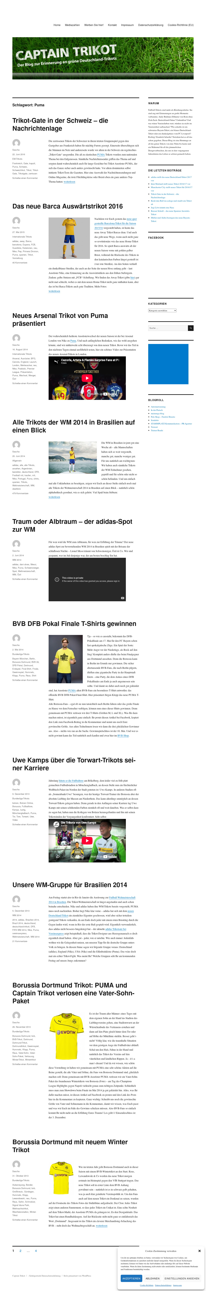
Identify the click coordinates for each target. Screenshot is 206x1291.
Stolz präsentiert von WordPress (77, 1275)
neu (35, 247)
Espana (26, 244)
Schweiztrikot (18, 170)
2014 (14, 919)
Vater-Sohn (24, 1052)
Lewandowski (18, 1198)
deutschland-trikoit (20, 926)
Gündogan (29, 1191)
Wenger (31, 375)
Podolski (22, 368)
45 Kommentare (19, 262)
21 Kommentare (19, 941)
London (15, 365)
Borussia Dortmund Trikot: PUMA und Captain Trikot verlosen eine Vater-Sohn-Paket (73, 992)
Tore (18, 816)
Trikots (24, 482)
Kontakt (112, 25)
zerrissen (33, 173)
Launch (33, 361)
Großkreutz (17, 1191)
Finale (35, 668)
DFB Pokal (17, 665)
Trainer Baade (157, 430)
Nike (14, 251)
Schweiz (23, 166)
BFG (33, 358)
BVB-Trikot (17, 1039)
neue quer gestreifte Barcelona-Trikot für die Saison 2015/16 (115, 223)
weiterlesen (69, 181)
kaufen (28, 475)
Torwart (25, 816)
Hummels (29, 672)
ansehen (16, 468)
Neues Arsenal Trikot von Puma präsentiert (60, 319)
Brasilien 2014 (32, 919)
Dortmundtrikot (19, 1046)
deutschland (27, 471)
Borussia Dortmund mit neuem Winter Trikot (70, 1145)
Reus (28, 675)
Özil (14, 378)
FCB (33, 244)
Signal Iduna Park (20, 1205)
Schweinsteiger (32, 567)
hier (132, 277)
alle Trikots (29, 465)
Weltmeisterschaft (20, 485)
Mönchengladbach (20, 813)
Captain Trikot (18, 1275)
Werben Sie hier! (93, 25)
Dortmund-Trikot (19, 1042)
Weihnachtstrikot (20, 1208)
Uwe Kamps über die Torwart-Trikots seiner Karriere (74, 763)
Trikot (28, 170)
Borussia (16, 806)
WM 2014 (16, 559)
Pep (20, 251)
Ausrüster (25, 358)
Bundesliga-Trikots (20, 654)
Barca (28, 241)
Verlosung (29, 1056)
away (22, 241)
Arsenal (15, 358)
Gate (25, 163)
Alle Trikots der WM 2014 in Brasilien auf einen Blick (73, 425)
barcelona (16, 244)
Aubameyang (18, 1184)
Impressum (177, 1285)
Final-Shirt (26, 668)
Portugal (22, 478)
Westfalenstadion (20, 1211)
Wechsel (23, 375)
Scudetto (155, 420)
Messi (33, 564)
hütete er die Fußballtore (71, 780)
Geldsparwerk (35, 1275)
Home (57, 25)
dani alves (24, 564)
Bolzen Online (26, 802)
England (24, 361)
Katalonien (27, 247)
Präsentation (26, 371)
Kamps (15, 809)
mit (33, 475)
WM (32, 485)
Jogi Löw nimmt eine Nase (162, 207)
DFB (37, 471)
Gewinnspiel (18, 672)
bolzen (15, 802)
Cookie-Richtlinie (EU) (181, 25)
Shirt (34, 675)
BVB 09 (35, 661)
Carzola (15, 361)
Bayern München (20, 658)
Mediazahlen (72, 25)
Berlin (32, 658)
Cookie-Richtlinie (146, 1285)
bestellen (16, 471)
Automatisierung (158, 406)
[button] (199, 1250)
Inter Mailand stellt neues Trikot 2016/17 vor (170, 183)
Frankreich (17, 163)
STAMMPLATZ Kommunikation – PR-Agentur (171, 423)
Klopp (15, 675)
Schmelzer (30, 1201)
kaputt (32, 163)
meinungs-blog (157, 413)
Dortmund (28, 665)
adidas (15, 241)
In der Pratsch (157, 410)
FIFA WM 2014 (19, 929)
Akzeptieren (131, 1278)
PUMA (101, 154)
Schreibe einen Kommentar (25, 177)
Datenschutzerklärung (163, 1285)
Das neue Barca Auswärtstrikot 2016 (67, 205)
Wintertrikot (30, 1059)
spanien (22, 254)
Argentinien (27, 468)
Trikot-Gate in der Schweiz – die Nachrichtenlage (60, 124)
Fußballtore (27, 806)
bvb (33, 1035)
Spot (14, 571)
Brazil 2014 (17, 923)
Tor (13, 816)
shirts (36, 478)
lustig (22, 809)
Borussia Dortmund (21, 661)
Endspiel (16, 668)
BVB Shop (123, 735)
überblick (16, 488)
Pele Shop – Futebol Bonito (163, 416)
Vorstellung (17, 258)
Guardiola (16, 247)
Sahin (21, 1201)
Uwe (32, 816)
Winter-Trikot (18, 1059)
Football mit (17, 475)
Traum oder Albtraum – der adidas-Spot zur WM (72, 525)
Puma (15, 166)
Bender (29, 1184)
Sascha (15, 149)
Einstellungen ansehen (182, 1278)
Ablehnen (153, 1278)
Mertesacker (26, 365)
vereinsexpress (19, 933)
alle (21, 465)
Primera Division (30, 251)
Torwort (154, 426)
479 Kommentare (20, 493)
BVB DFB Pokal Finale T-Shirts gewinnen (74, 623)
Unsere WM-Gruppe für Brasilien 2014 (69, 884)
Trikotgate (22, 173)
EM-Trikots (17, 158)
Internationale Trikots (22, 236)
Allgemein (17, 460)
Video (15, 819)
